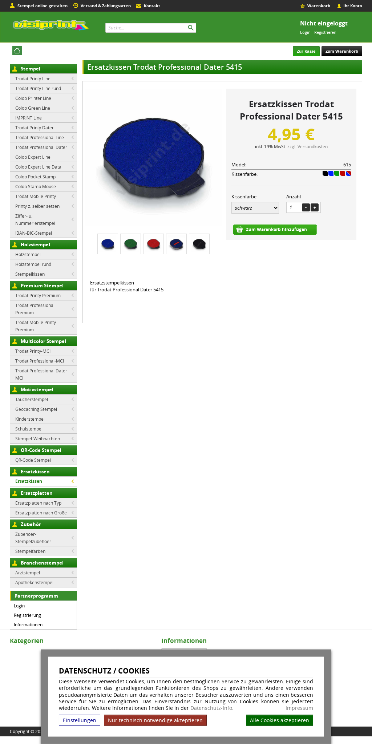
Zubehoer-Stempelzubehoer (33, 537)
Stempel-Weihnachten (37, 438)
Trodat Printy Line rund (38, 88)
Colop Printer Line (33, 98)
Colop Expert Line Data (38, 167)
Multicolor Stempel (43, 341)
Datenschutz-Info (211, 707)
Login (305, 32)
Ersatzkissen (35, 471)
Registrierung (27, 615)
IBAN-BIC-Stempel (33, 233)
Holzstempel (35, 244)
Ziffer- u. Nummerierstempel (35, 219)
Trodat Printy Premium (38, 295)
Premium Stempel (42, 285)
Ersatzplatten (37, 493)
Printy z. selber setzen (37, 206)
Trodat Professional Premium (34, 308)
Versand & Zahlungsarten (106, 5)
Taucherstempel (31, 399)
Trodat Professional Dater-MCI (42, 374)
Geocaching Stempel (36, 409)
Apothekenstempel (34, 582)
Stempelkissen (30, 274)
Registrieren (325, 32)
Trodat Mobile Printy (35, 196)
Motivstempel (37, 389)
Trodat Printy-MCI (32, 351)
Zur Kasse (306, 51)
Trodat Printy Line (32, 78)
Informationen (28, 624)
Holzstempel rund (33, 264)
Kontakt (152, 5)
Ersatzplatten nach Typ (38, 503)
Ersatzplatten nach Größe (41, 512)
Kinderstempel (30, 419)
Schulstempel (29, 429)
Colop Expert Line (32, 157)
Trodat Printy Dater (34, 127)
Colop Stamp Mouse (35, 186)
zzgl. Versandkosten (307, 146)
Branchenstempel (42, 562)
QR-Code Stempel (41, 450)
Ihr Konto (352, 5)
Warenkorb (318, 5)
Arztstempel (27, 572)
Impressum (299, 708)
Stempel (30, 68)
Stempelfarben (30, 551)
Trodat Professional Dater (41, 147)
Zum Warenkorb (342, 51)
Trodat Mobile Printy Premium (35, 325)
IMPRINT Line (28, 118)
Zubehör (31, 524)
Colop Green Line (32, 108)
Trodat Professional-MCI (39, 361)
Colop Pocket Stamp (35, 176)
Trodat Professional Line (39, 137)
